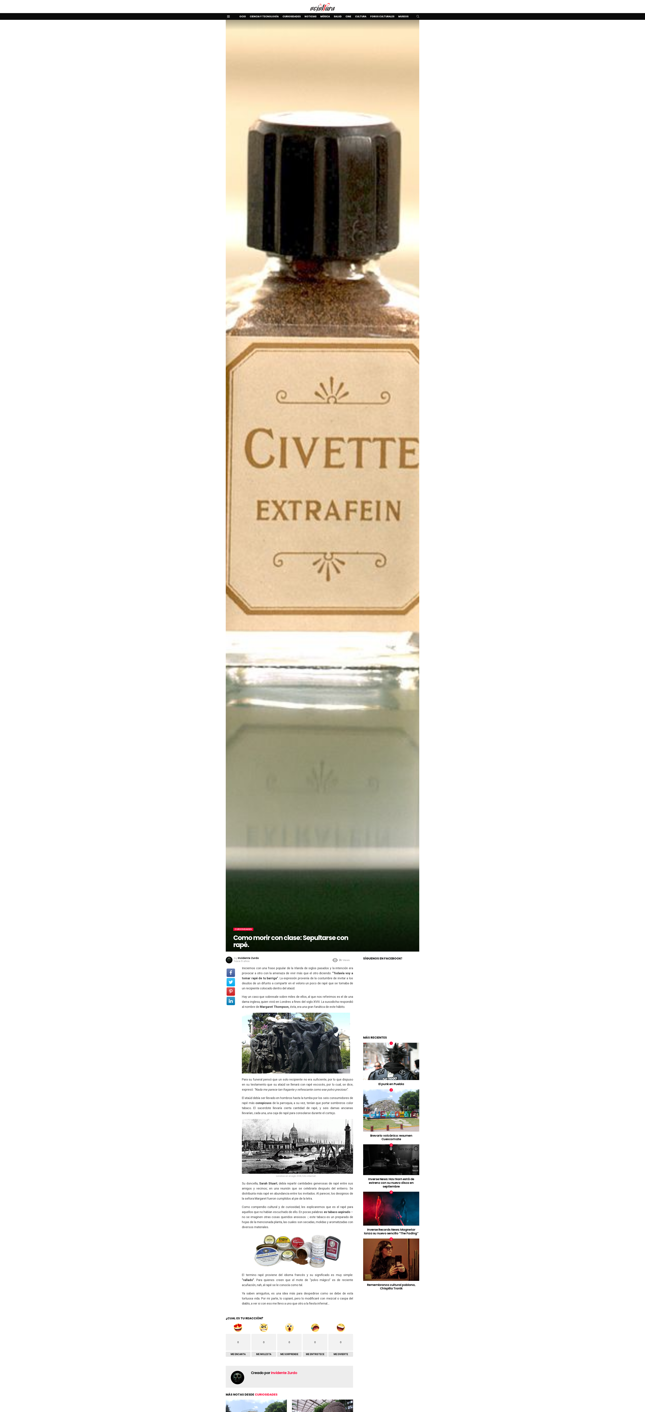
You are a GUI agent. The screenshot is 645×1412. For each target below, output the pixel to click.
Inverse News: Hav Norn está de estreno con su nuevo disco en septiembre (391, 1183)
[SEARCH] (418, 16)
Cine (348, 16)
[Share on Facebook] (231, 973)
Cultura (360, 16)
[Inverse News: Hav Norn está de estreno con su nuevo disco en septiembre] (391, 1159)
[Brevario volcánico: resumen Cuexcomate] (391, 1110)
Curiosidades (292, 16)
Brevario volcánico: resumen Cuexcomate (391, 1137)
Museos (403, 16)
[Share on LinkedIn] (231, 1001)
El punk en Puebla (391, 1084)
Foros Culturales (382, 16)
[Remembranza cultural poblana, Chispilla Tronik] (391, 1260)
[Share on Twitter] (231, 982)
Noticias (310, 16)
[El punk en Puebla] (391, 1061)
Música (325, 16)
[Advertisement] (391, 1001)
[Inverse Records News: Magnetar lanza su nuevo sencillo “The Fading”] (391, 1209)
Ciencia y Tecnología (264, 16)
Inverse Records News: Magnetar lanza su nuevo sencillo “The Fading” (391, 1232)
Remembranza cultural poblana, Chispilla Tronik (391, 1287)
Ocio (242, 16)
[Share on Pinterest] (231, 991)
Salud (338, 16)
